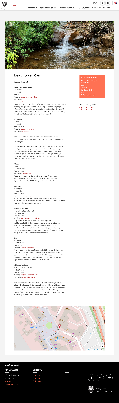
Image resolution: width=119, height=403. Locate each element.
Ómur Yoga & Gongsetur (90, 80)
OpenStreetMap (95, 349)
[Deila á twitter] (86, 108)
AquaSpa (84, 87)
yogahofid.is (26, 131)
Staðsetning (37, 381)
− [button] (102, 346)
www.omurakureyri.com (22, 102)
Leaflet (88, 349)
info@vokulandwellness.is (29, 274)
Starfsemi (36, 378)
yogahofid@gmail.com (28, 129)
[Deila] (91, 108)
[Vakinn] (109, 377)
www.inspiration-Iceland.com (30, 218)
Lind (82, 92)
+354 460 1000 (10, 381)
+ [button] (102, 344)
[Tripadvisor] (100, 377)
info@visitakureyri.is (12, 384)
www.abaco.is (27, 173)
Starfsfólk (36, 375)
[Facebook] (91, 377)
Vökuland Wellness (88, 95)
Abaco (83, 85)
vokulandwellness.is (29, 277)
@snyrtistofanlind (28, 247)
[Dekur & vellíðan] (59, 326)
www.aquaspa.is (25, 196)
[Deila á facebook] (81, 108)
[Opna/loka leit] (102, 3)
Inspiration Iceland (88, 90)
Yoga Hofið (85, 82)
